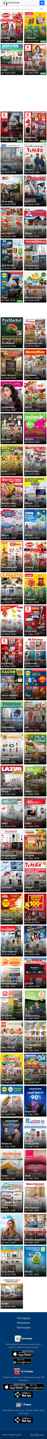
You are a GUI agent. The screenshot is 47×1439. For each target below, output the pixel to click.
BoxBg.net (37, 1434)
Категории (23, 1327)
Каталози (13, 2)
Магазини (23, 1322)
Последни (23, 1318)
